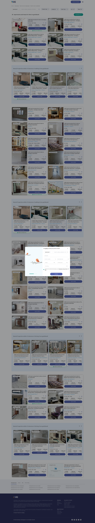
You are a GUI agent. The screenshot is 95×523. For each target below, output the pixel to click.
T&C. (45, 270)
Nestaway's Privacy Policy (63, 268)
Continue (56, 274)
